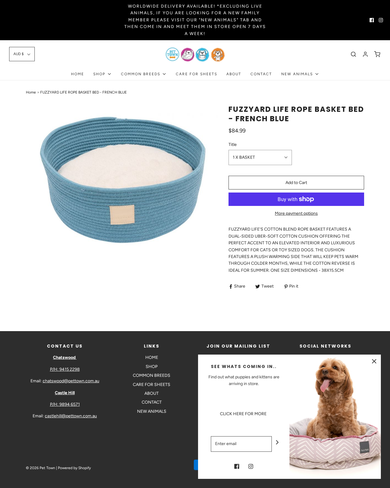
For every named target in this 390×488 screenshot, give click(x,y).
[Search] (353, 54)
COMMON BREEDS (151, 375)
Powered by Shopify (74, 468)
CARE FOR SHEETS (196, 74)
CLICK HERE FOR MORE (244, 413)
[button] (22, 54)
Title (233, 144)
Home (31, 92)
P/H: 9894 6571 (65, 404)
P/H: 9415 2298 (65, 369)
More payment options (296, 213)
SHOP (152, 366)
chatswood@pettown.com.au (71, 381)
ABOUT (233, 74)
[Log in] (365, 54)
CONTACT (261, 74)
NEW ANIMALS (151, 411)
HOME (77, 74)
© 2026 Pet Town (40, 468)
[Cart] (377, 54)
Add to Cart (296, 182)
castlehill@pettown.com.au (71, 416)
